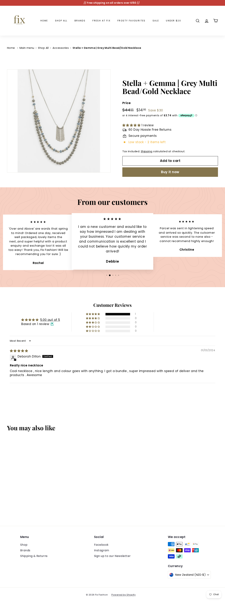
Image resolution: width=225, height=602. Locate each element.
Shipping (146, 151)
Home (44, 20)
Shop (24, 545)
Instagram (101, 550)
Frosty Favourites (131, 20)
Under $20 (173, 20)
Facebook (101, 545)
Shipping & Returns (34, 556)
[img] (19, 351)
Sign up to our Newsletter (112, 556)
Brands (80, 20)
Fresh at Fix (101, 20)
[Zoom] (58, 120)
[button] (132, 125)
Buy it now (170, 172)
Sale (156, 20)
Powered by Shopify (123, 594)
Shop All (61, 20)
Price (126, 103)
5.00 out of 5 (50, 320)
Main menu (27, 48)
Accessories (61, 48)
